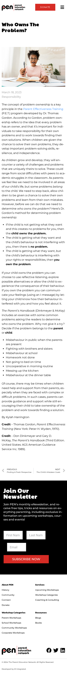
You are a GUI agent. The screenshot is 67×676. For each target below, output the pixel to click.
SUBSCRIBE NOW (26, 559)
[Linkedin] (62, 650)
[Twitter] (55, 650)
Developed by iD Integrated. (14, 669)
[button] (62, 7)
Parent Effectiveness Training (43, 109)
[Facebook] (49, 650)
